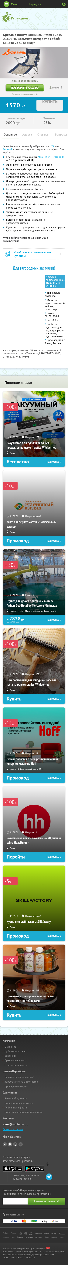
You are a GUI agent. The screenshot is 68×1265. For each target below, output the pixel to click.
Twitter (15, 1144)
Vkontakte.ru (10, 1144)
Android (8, 149)
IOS (52, 146)
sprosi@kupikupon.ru (15, 1124)
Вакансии (10, 1055)
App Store (12, 1169)
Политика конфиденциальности (23, 1112)
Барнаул (34, 4)
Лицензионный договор (19, 1103)
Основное (10, 135)
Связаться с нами (13, 1129)
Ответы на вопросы (16, 1065)
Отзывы (42, 135)
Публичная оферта (16, 1107)
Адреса (27, 135)
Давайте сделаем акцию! (19, 1077)
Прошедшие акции (16, 1086)
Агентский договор (16, 1098)
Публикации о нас (15, 1051)
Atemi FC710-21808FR (51, 157)
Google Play (34, 1169)
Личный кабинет (64, 4)
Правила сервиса (15, 1060)
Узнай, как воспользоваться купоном (32, 254)
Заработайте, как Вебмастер (21, 1081)
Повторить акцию (25, 88)
